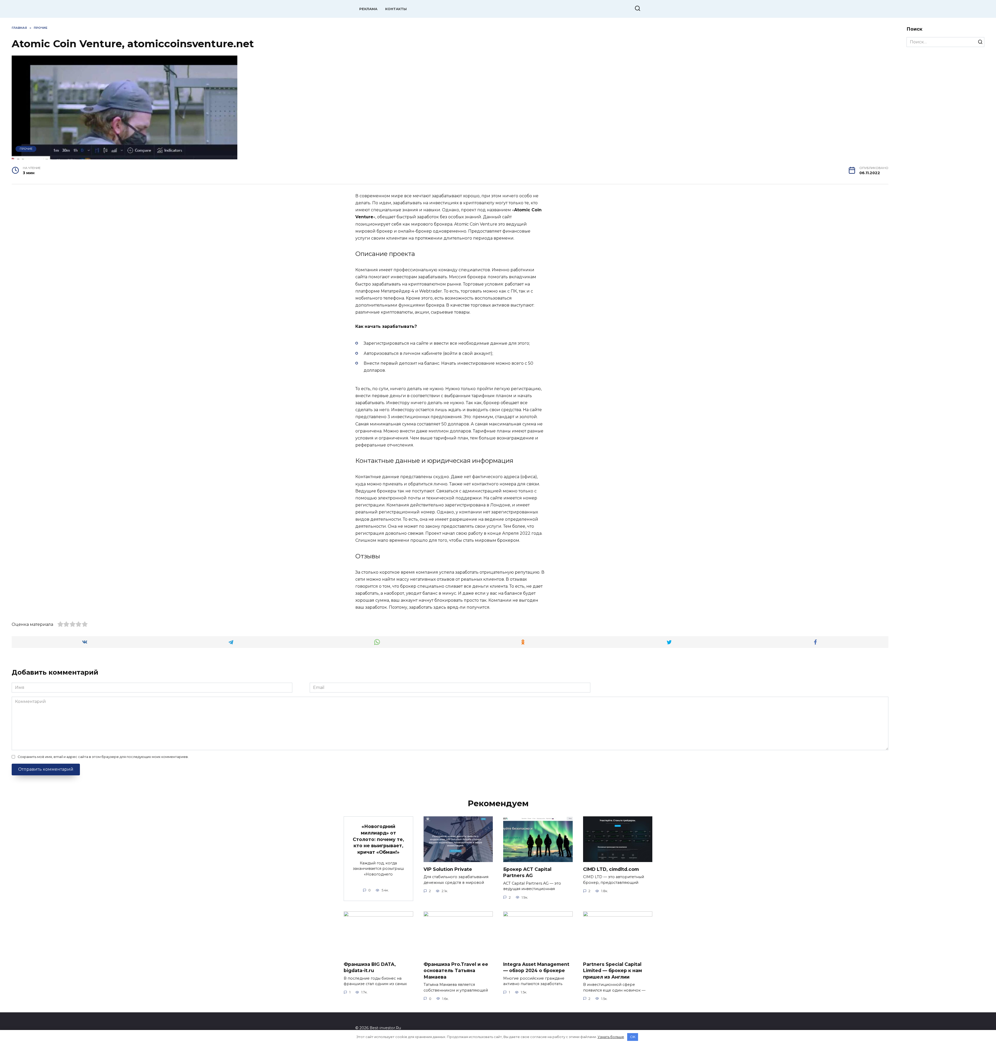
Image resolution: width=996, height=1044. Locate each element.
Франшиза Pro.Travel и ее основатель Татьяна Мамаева (456, 970)
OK (632, 1037)
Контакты (396, 9)
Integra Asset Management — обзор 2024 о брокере (536, 967)
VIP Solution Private (448, 869)
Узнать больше (611, 1037)
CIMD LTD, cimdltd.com (611, 869)
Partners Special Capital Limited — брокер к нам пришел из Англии (612, 970)
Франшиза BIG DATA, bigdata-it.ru (370, 967)
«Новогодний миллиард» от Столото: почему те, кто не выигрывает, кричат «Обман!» (378, 839)
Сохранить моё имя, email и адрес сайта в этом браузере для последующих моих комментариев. (103, 757)
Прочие (26, 149)
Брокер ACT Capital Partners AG (527, 872)
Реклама (368, 9)
